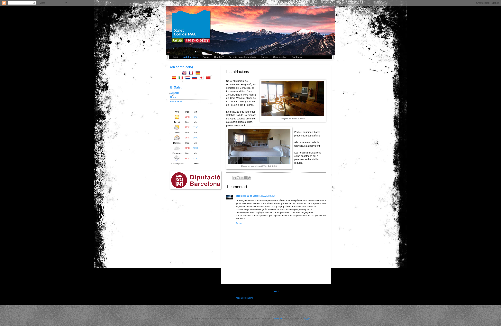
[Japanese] (202, 78)
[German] (199, 73)
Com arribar (280, 57)
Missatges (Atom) (244, 298)
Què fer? (219, 57)
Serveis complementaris (242, 57)
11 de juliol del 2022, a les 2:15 (261, 196)
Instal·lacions (190, 57)
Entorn (264, 57)
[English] (185, 73)
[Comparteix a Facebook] (246, 178)
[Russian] (195, 78)
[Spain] (175, 78)
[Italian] (181, 78)
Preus (206, 57)
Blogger (306, 318)
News (173, 97)
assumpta (241, 196)
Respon (239, 223)
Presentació (176, 101)
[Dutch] (188, 78)
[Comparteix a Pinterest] (249, 178)
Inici (175, 57)
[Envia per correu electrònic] (234, 178)
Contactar (297, 57)
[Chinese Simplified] (209, 78)
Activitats (174, 93)
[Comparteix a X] (242, 178)
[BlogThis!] (238, 178)
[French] (192, 73)
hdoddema (277, 318)
